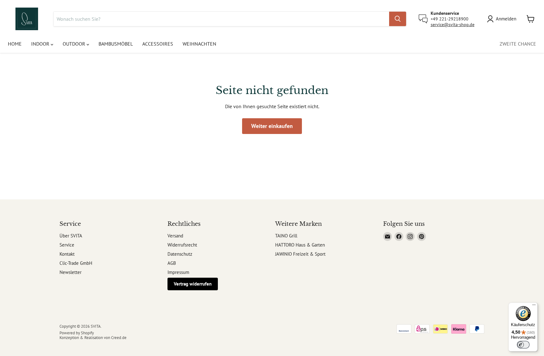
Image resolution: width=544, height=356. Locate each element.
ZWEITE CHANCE (518, 44)
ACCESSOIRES (157, 44)
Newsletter (71, 272)
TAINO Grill (286, 236)
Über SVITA (71, 236)
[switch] (523, 344)
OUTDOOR (75, 44)
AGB (171, 263)
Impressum (178, 272)
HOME (15, 44)
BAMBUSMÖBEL (116, 44)
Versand (175, 236)
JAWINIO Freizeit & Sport (300, 254)
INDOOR (41, 44)
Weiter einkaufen (272, 126)
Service (67, 245)
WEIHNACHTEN (199, 44)
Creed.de (119, 337)
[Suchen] (397, 19)
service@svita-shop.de (452, 24)
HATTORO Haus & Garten (300, 245)
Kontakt (67, 254)
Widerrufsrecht (182, 245)
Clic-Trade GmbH (76, 263)
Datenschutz (179, 254)
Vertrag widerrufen (193, 284)
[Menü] (534, 306)
